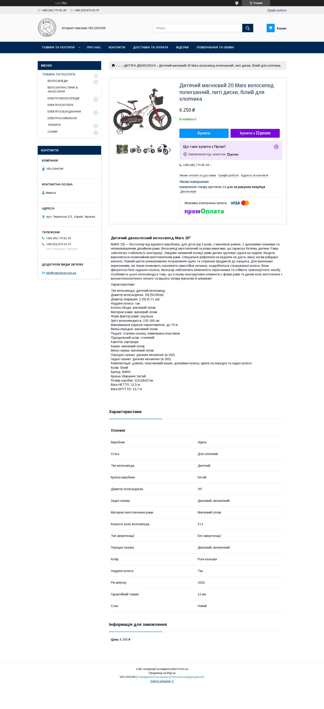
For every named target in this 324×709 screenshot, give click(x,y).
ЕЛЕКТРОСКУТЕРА (60, 105)
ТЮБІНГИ (54, 124)
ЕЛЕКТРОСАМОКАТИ (62, 118)
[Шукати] (247, 28)
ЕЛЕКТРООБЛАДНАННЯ (64, 111)
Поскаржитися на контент (153, 677)
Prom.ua (183, 669)
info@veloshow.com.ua (61, 273)
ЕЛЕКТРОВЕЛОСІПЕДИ (63, 98)
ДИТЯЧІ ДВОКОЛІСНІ (140, 65)
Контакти (117, 47)
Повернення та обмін (215, 47)
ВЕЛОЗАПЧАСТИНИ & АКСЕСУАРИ (63, 89)
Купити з (247, 133)
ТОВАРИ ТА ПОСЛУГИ (58, 74)
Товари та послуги (58, 47)
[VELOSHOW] (47, 36)
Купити (204, 133)
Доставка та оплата (150, 47)
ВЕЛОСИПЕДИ (58, 81)
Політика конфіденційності (187, 677)
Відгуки (182, 47)
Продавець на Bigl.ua (162, 673)
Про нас (94, 47)
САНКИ (52, 131)
